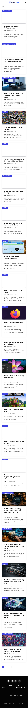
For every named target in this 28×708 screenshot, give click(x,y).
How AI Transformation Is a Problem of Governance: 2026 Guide (14, 615)
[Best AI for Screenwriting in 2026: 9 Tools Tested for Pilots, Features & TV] (14, 499)
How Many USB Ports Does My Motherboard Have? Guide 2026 (14, 581)
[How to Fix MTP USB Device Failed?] (14, 280)
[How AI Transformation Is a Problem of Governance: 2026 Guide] (14, 604)
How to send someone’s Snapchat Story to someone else (13, 477)
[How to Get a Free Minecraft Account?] (14, 400)
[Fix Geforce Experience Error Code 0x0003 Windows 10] (14, 50)
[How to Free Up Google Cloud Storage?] (14, 432)
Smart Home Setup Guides (15, 695)
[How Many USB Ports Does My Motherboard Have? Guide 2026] (14, 570)
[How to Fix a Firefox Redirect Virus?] (14, 313)
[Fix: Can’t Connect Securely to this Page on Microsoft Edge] (14, 149)
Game (5, 693)
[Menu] (2, 2)
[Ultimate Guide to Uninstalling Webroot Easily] (14, 366)
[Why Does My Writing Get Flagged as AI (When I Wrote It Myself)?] (14, 535)
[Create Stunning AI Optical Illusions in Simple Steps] (14, 639)
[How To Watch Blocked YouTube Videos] (14, 16)
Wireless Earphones (13, 700)
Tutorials (5, 111)
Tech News (17, 685)
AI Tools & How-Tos (7, 633)
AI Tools (4, 687)
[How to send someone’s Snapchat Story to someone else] (14, 465)
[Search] (26, 2)
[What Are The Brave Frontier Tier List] (14, 117)
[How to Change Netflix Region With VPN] (14, 181)
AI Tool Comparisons (8, 493)
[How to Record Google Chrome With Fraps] (14, 247)
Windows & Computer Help (9, 44)
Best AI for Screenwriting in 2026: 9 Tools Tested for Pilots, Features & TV (13, 510)
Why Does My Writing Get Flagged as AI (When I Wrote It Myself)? (14, 546)
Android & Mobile (7, 10)
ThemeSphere (22, 703)
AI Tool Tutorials (7, 528)
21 (12, 666)
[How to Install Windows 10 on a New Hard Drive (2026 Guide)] (14, 84)
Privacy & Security (7, 175)
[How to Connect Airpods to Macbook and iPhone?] (14, 213)
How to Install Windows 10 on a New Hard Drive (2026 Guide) (13, 95)
